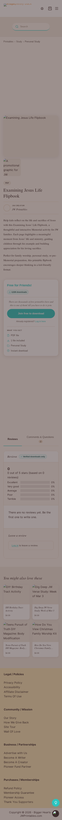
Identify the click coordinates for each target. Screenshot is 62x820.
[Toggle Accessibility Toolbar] (55, 813)
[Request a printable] (56, 803)
